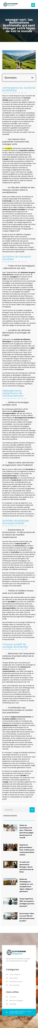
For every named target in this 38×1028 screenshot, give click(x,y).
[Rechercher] (32, 809)
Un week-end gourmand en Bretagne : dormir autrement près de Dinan (26, 867)
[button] (33, 5)
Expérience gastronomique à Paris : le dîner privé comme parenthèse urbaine (26, 850)
